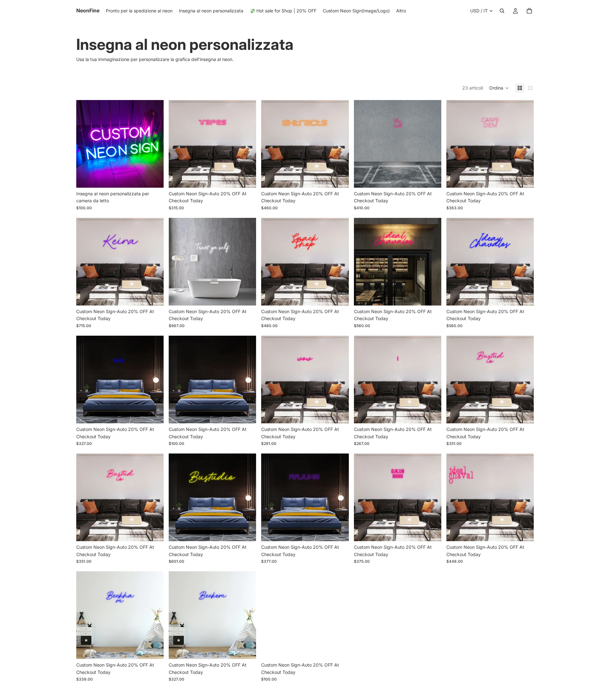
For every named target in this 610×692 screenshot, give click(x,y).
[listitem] (401, 10)
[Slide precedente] (85, 144)
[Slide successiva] (154, 144)
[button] (499, 88)
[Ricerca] (502, 11)
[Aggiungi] (153, 178)
